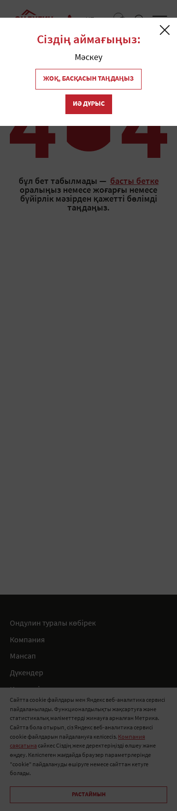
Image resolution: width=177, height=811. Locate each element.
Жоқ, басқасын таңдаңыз (88, 79)
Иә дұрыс (89, 104)
